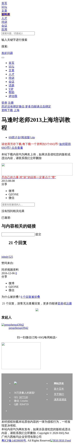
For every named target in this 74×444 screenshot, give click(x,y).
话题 (11, 85)
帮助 (11, 92)
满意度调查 (60, 399)
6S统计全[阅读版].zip (22, 137)
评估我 (13, 96)
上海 (16, 110)
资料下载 (7, 110)
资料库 (5, 14)
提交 (38, 234)
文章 (4, 10)
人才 (4, 18)
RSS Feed (65, 440)
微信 (11, 197)
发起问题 (7, 53)
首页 (4, 3)
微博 (11, 190)
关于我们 (59, 394)
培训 (4, 21)
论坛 (4, 6)
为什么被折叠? (10, 296)
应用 (4, 29)
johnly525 (7, 256)
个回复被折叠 (30, 296)
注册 (11, 102)
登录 (4, 102)
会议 (4, 25)
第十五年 (59, 389)
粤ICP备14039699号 (13, 440)
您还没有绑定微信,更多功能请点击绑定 (26, 106)
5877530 (23, 397)
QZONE (14, 194)
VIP (11, 88)
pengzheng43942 (18, 327)
